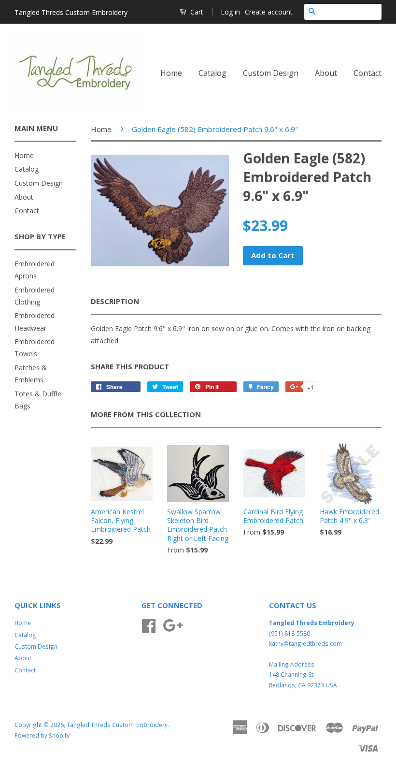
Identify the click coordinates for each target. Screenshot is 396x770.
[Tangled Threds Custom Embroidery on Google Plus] (173, 624)
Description (115, 301)
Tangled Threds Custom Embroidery (117, 724)
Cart (195, 11)
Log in (230, 11)
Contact (368, 73)
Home (171, 73)
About (326, 73)
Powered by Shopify (42, 735)
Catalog (212, 73)
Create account (269, 11)
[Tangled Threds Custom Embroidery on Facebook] (148, 624)
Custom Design (270, 73)
